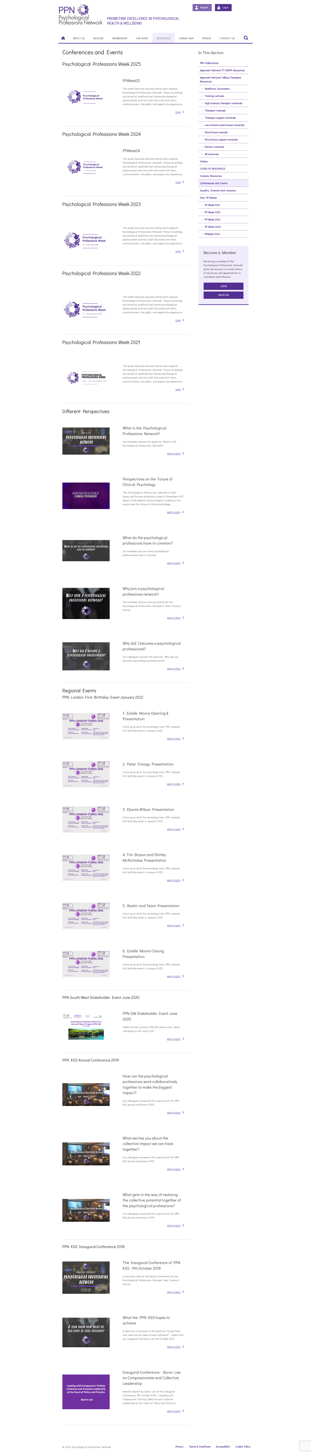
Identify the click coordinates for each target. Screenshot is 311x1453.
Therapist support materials (220, 117)
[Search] (246, 37)
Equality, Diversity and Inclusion (218, 190)
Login (223, 286)
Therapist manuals (215, 110)
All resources (212, 154)
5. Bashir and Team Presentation (151, 905)
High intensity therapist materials (223, 103)
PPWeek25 (131, 80)
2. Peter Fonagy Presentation (148, 763)
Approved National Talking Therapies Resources (220, 79)
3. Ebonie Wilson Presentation (148, 809)
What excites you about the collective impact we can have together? (148, 1143)
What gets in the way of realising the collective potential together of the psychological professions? (152, 1200)
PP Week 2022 (212, 212)
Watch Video (174, 453)
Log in (225, 7)
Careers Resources (211, 175)
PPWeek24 (131, 150)
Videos (204, 161)
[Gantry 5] (80, 14)
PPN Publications (209, 63)
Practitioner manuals (216, 132)
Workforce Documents (217, 88)
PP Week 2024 (213, 226)
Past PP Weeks (208, 197)
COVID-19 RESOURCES (212, 168)
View (178, 112)
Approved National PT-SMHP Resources (222, 70)
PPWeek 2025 (212, 234)
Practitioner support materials (221, 139)
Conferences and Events (214, 183)
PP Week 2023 (212, 219)
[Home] (63, 38)
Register (204, 7)
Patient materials (214, 146)
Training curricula (214, 96)
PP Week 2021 (212, 205)
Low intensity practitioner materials (224, 125)
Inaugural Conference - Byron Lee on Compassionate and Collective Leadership (152, 1378)
